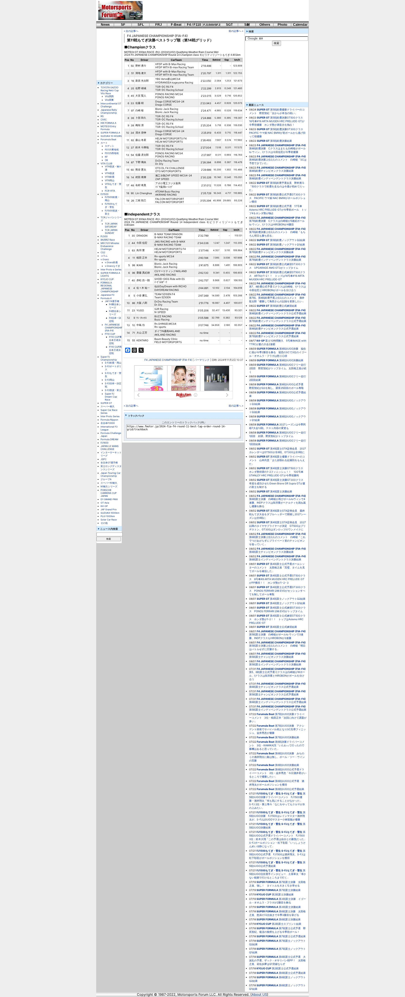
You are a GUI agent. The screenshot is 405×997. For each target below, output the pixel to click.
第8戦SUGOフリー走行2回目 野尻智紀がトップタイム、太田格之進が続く (277, 368)
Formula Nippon (109, 419)
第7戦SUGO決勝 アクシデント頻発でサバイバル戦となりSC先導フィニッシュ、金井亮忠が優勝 (277, 729)
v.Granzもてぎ (112, 265)
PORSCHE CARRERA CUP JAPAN (109, 493)
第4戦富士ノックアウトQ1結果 (287, 603)
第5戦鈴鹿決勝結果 (281, 140)
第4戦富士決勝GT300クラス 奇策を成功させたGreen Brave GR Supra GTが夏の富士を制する (277, 483)
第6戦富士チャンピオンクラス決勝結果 (271, 551)
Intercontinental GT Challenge (111, 105)
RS (102, 116)
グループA (106, 479)
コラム (104, 255)
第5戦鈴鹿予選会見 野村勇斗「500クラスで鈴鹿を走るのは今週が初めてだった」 (277, 186)
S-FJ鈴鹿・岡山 (113, 362)
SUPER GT (106, 403)
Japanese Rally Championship (109, 111)
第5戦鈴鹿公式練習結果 (283, 305)
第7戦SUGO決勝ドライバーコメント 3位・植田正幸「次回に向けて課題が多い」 (277, 717)
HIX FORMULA (108, 122)
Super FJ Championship (109, 358)
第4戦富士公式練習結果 (283, 626)
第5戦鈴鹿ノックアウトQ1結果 (287, 244)
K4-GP (104, 506)
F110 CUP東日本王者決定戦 (115, 340)
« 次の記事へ (131, 31)
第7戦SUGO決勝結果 (287, 737)
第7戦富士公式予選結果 (292, 936)
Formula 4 (106, 298)
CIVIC (104, 119)
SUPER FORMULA (110, 132)
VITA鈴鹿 (109, 176)
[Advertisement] (223, 10)
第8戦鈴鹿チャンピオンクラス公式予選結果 (274, 328)
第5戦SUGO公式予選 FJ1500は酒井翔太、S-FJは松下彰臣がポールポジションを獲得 (277, 854)
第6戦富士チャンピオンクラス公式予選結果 (274, 686)
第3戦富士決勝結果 (290, 906)
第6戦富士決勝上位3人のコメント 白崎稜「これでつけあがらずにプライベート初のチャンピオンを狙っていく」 (277, 540)
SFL (141, 24)
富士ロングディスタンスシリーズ (111, 468)
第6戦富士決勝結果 (290, 919)
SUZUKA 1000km (110, 512)
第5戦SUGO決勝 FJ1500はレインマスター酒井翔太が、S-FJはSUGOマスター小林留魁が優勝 (277, 816)
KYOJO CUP (107, 279)
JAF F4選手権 (112, 301)
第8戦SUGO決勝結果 (291, 360)
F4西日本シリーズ (115, 313)
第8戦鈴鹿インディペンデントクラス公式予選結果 (277, 313)
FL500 (104, 236)
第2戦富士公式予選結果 (285, 968)
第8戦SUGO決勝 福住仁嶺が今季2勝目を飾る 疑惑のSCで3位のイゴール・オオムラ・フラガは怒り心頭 (277, 352)
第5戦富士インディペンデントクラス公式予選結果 (277, 709)
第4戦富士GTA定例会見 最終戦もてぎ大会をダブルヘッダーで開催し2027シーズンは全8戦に (277, 514)
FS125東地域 (112, 149)
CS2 (103, 252)
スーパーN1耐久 (109, 482)
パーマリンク (201, 359)
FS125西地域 (112, 153)
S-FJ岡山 (109, 379)
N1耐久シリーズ (109, 486)
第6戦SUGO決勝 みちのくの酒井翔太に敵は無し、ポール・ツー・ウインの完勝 (277, 757)
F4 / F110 (194, 24)
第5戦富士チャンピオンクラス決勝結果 (271, 656)
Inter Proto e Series (111, 269)
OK (106, 160)
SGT (229, 24)
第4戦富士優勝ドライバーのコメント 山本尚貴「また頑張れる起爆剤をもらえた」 (277, 460)
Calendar (300, 24)
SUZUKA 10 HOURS (111, 136)
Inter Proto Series (110, 416)
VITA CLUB (106, 163)
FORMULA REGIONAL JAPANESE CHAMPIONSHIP (109, 287)
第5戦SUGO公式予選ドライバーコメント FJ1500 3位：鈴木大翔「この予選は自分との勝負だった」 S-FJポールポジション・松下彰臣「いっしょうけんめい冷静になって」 (279, 839)
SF (123, 24)
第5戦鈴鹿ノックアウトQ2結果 (287, 240)
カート (104, 142)
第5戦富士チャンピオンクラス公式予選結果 (274, 694)
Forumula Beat (108, 139)
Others (264, 24)
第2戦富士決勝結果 (283, 894)
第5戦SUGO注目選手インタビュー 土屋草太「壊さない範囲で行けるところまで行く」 (277, 874)
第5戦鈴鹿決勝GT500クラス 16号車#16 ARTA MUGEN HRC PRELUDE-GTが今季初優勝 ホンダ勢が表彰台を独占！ (277, 121)
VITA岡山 (109, 180)
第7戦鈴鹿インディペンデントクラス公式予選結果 (277, 321)
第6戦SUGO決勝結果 (287, 765)
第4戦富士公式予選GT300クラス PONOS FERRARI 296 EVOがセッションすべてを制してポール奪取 (277, 591)
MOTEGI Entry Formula (108, 128)
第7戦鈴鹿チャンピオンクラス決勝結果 (271, 252)
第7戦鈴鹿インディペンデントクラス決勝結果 (275, 259)
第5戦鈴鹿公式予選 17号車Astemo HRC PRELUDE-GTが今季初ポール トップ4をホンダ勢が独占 (277, 209)
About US (259, 994)
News (105, 24)
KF (106, 156)
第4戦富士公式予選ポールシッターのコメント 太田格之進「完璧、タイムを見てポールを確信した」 (277, 567)
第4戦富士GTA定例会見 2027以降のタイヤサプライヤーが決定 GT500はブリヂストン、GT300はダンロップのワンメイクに (277, 526)
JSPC (104, 459)
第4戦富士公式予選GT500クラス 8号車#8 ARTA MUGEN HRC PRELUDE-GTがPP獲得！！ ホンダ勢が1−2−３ (277, 579)
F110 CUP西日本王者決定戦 (115, 350)
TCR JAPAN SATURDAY (111, 225)
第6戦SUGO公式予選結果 (289, 789)
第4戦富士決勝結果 (281, 491)
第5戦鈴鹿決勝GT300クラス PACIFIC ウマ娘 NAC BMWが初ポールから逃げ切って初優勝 (277, 133)
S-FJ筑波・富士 (113, 390)
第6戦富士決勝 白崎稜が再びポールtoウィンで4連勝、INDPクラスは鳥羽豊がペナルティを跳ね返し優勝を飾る (277, 502)
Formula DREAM (109, 439)
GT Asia (105, 502)
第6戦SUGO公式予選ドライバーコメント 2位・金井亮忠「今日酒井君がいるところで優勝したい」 (277, 773)
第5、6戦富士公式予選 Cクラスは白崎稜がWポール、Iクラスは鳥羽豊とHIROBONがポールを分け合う (277, 675)
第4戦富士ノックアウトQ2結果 (287, 598)
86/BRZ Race (108, 239)
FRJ (158, 24)
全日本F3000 (108, 423)
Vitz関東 (109, 99)
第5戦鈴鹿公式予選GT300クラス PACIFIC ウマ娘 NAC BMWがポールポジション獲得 (277, 198)
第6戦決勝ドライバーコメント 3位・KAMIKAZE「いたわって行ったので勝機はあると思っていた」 (276, 745)
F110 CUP (110, 333)
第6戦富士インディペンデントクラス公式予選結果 (277, 702)
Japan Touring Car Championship (110, 474)
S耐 (247, 24)
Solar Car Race (109, 519)
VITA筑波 (109, 173)
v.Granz (105, 259)
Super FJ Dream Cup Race (111, 396)
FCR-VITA (110, 190)
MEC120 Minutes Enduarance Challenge (110, 246)
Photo (282, 24)
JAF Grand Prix (109, 509)
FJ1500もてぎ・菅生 (111, 205)
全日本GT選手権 (109, 462)
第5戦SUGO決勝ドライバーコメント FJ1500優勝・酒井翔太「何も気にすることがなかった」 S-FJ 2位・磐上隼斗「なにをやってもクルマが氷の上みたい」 (277, 800)
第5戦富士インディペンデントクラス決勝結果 (275, 664)
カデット (109, 145)
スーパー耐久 (108, 406)
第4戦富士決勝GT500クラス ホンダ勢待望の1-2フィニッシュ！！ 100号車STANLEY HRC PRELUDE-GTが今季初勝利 (277, 472)
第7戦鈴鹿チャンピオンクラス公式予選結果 (274, 336)
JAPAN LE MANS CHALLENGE (110, 448)
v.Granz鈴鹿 (111, 262)
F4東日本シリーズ (115, 306)
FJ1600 (104, 442)
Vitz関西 (109, 96)
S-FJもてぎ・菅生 (291, 793)
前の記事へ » (236, 31)
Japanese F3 (107, 294)
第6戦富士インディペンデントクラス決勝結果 (275, 559)
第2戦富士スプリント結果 (286, 923)
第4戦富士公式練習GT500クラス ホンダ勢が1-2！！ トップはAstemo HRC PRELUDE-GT (277, 619)
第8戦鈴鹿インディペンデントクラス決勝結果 (275, 178)
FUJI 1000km (108, 516)
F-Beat (176, 24)
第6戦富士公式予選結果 (292, 972)
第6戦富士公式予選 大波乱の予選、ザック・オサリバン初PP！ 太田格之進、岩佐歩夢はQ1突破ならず (277, 960)
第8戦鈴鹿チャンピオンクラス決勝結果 (271, 170)
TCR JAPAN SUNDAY (111, 231)
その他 (104, 523)
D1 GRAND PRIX (109, 499)
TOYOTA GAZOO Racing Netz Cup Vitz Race (110, 90)
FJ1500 (104, 194)
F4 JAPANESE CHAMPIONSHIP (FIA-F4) (114, 327)
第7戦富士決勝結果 (290, 890)
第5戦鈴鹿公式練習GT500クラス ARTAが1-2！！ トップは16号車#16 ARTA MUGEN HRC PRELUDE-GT (277, 276)
